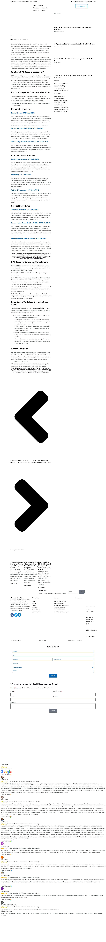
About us (43, 10)
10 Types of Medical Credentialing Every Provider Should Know (74, 44)
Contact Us (36, 10)
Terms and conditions (15, 640)
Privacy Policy (42, 640)
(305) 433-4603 (90, 636)
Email (11, 696)
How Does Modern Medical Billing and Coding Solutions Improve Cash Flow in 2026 (44, 566)
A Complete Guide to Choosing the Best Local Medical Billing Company (31, 565)
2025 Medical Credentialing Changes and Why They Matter (73, 76)
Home (34, 5)
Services (40, 5)
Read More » (13, 583)
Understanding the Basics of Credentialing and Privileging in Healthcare (73, 28)
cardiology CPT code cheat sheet (27, 255)
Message (12, 702)
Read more (3, 915)
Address (91, 604)
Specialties (36, 7)
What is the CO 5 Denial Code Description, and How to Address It (74, 60)
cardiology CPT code (44, 308)
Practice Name (57, 691)
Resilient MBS (28, 369)
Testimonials (45, 7)
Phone (54, 696)
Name (12, 691)
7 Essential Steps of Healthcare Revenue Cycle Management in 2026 (17, 565)
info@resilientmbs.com (92, 630)
